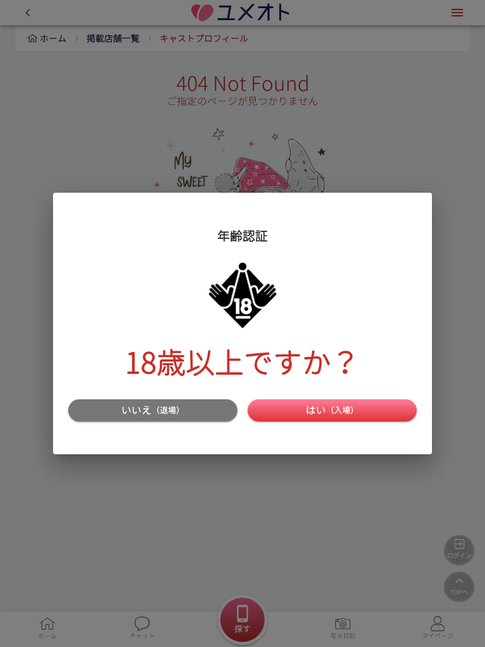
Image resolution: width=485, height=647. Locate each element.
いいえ (152, 410)
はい (332, 410)
